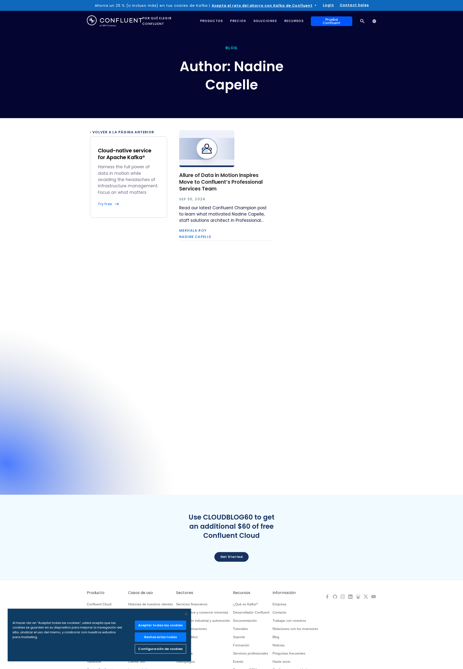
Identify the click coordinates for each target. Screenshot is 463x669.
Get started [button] (231, 556)
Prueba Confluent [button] (331, 21)
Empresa (279, 604)
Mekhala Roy (192, 230)
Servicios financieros (191, 604)
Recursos (241, 592)
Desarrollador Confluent (251, 612)
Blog (275, 637)
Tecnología (184, 653)
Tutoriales (240, 629)
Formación (241, 645)
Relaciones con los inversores (295, 629)
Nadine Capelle (195, 237)
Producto (95, 592)
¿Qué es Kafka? (245, 604)
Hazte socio (281, 661)
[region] (99, 635)
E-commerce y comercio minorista (202, 612)
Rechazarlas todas (160, 637)
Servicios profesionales (250, 653)
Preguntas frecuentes (288, 653)
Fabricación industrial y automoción (203, 620)
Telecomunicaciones (191, 629)
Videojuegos (185, 661)
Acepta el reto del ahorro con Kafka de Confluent (262, 5)
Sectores (184, 592)
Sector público (187, 637)
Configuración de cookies (160, 649)
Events (238, 661)
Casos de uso (140, 592)
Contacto (279, 612)
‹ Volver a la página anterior (122, 132)
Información (284, 592)
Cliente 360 (136, 661)
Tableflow (94, 661)
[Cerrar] (186, 614)
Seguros (182, 645)
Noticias (278, 645)
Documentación (245, 620)
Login (328, 5)
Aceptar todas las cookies (160, 625)
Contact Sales (354, 5)
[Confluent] (114, 21)
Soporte (239, 637)
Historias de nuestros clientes (150, 604)
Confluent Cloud (99, 604)
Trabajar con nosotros (289, 620)
